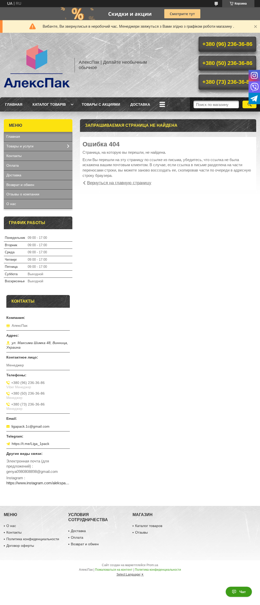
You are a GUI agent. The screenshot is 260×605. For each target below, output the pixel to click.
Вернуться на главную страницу (119, 182)
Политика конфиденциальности (32, 539)
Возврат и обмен (20, 185)
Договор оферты (20, 546)
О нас (11, 204)
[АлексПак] (37, 65)
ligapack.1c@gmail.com (30, 426)
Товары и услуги (20, 146)
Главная (13, 104)
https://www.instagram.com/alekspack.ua (38, 483)
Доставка (140, 104)
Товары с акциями (101, 104)
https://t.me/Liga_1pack (30, 444)
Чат (242, 592)
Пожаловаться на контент (114, 569)
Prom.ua (152, 565)
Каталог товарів (49, 104)
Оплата (12, 165)
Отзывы (141, 532)
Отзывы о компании (22, 194)
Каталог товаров (148, 526)
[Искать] (249, 104)
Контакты (14, 156)
